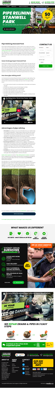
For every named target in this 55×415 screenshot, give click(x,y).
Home (8, 6)
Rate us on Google (18, 213)
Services (13, 6)
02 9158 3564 (23, 210)
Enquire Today (46, 66)
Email (47, 47)
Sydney (26, 79)
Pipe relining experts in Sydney (22, 155)
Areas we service (23, 6)
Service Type (41, 59)
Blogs (32, 6)
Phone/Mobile (42, 53)
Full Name (41, 47)
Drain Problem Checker (42, 6)
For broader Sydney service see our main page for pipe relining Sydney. (17, 219)
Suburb (47, 53)
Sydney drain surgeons (6, 155)
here (34, 210)
